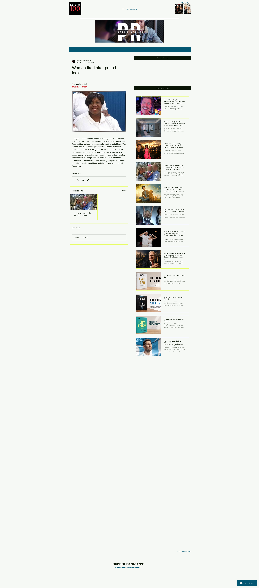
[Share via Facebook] (73, 180)
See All (124, 190)
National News (76, 173)
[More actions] (125, 61)
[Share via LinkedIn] (83, 180)
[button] (161, 40)
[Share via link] (88, 180)
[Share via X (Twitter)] (78, 180)
